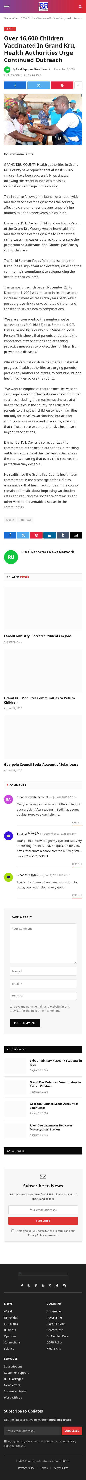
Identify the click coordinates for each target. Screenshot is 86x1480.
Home (7, 18)
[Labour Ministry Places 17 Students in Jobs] (43, 609)
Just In (10, 519)
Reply (76, 822)
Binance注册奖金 (28, 875)
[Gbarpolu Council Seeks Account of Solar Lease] (43, 737)
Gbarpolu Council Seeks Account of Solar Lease (41, 764)
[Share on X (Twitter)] (38, 85)
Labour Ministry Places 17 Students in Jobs (37, 636)
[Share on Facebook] (15, 85)
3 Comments (14, 75)
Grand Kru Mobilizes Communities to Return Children (39, 700)
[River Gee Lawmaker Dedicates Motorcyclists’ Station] (15, 1130)
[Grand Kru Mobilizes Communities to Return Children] (43, 671)
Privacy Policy (36, 1235)
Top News (25, 519)
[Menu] (6, 6)
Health (10, 28)
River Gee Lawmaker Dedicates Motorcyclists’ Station (51, 1127)
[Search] (80, 6)
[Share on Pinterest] (62, 85)
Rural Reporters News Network (33, 69)
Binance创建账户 (28, 833)
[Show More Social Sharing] (78, 85)
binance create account (32, 797)
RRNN (66, 1461)
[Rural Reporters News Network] (43, 6)
